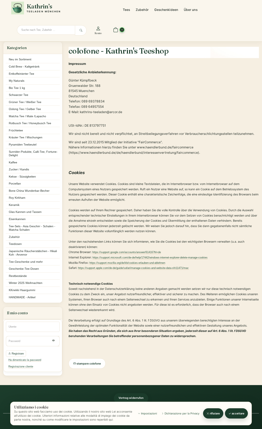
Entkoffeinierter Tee (21, 73)
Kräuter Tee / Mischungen (25, 137)
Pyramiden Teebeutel (22, 144)
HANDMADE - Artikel (22, 297)
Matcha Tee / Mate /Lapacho (27, 116)
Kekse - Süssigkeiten (22, 176)
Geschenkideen (166, 10)
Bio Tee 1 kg (17, 87)
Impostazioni (148, 413)
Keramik (14, 204)
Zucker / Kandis (19, 169)
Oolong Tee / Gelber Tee (25, 109)
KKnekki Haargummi (22, 290)
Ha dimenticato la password (24, 359)
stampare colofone (88, 363)
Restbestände (18, 276)
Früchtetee (16, 130)
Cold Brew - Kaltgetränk (24, 66)
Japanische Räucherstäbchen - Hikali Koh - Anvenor (33, 253)
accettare (237, 413)
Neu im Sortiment (20, 59)
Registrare (17, 353)
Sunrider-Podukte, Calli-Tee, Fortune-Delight (33, 153)
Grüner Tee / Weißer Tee (25, 102)
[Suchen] (81, 30)
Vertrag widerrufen (131, 397)
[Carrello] (115, 30)
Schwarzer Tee (18, 94)
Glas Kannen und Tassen (25, 211)
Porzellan (15, 183)
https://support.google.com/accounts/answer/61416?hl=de (126, 252)
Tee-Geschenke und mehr (26, 261)
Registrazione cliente (20, 366)
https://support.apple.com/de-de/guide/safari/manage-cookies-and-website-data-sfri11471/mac (133, 268)
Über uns (191, 10)
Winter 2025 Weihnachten (25, 282)
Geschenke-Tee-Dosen (24, 268)
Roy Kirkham (17, 197)
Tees (126, 10)
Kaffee (13, 162)
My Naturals (16, 80)
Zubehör (142, 10)
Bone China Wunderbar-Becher (29, 190)
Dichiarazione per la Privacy (181, 413)
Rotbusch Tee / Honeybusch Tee (30, 123)
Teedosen (15, 243)
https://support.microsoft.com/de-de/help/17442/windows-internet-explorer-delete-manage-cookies (150, 257)
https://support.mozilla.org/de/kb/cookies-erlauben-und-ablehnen (127, 262)
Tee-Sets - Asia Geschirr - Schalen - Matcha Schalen (32, 228)
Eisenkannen (17, 219)
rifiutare (214, 413)
